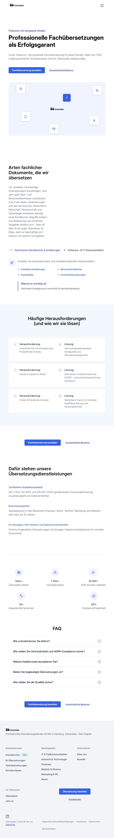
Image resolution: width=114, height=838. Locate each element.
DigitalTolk (10, 824)
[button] (101, 5)
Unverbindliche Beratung (61, 70)
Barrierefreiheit (49, 829)
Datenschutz (94, 821)
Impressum (81, 821)
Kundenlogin (75, 799)
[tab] (37, 250)
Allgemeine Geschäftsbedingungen (58, 821)
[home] (17, 5)
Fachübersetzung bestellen (26, 70)
